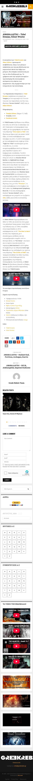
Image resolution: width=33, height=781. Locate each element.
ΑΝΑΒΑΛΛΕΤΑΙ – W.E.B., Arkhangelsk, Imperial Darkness (16, 366)
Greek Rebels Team (9, 39)
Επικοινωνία (16, 762)
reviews (22, 426)
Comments (13, 426)
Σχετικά (7, 779)
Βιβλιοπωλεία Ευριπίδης (14, 305)
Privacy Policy (14, 779)
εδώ (4, 198)
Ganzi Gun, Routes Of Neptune (12, 414)
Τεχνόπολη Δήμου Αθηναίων (15, 310)
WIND (17, 308)
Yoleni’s (8, 315)
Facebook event (11, 118)
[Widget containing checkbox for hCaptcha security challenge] (16, 472)
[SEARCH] (28, 489)
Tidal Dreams (19, 60)
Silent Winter (7, 62)
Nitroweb (20, 775)
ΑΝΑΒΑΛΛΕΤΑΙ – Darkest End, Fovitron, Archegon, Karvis (16, 356)
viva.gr (25, 320)
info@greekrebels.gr (20, 766)
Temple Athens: (11, 113)
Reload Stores (10, 301)
